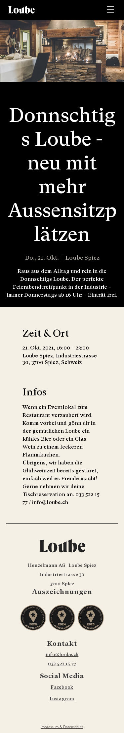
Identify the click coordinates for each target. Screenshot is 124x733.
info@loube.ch (62, 654)
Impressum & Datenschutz (62, 726)
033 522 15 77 (62, 663)
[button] (110, 9)
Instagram (62, 698)
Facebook (62, 687)
